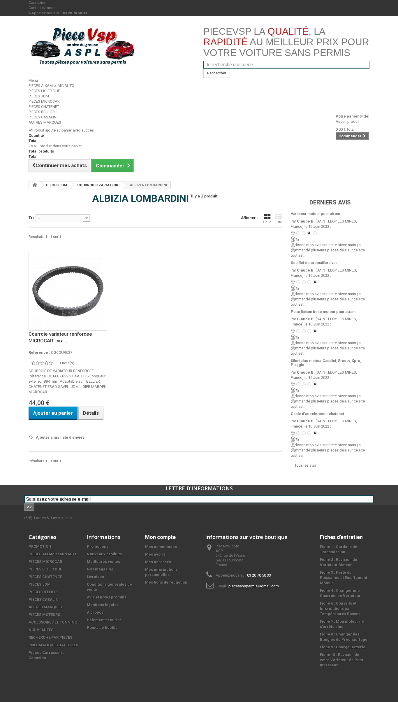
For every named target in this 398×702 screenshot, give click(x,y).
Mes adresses (158, 562)
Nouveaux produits (104, 554)
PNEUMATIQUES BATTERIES (53, 645)
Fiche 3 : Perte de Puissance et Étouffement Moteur (343, 577)
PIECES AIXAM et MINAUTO (51, 85)
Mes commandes (161, 547)
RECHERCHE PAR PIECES (50, 637)
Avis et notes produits (106, 597)
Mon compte (160, 537)
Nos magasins (100, 569)
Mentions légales (103, 605)
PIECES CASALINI (43, 117)
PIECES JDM (39, 96)
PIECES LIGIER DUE (44, 91)
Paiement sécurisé (104, 620)
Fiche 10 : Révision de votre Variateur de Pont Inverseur (341, 659)
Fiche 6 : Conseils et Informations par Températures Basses (340, 608)
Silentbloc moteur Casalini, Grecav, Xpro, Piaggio (326, 362)
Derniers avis (330, 202)
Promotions (97, 546)
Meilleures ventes (103, 561)
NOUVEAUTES (41, 630)
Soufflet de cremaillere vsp (314, 262)
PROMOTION (40, 546)
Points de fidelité (102, 627)
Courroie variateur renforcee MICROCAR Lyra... (60, 337)
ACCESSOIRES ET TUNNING (53, 622)
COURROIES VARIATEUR (97, 185)
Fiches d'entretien (341, 537)
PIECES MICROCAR (44, 101)
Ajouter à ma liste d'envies (59, 437)
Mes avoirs (155, 554)
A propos (95, 612)
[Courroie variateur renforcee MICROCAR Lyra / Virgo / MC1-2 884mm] (67, 291)
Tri (31, 218)
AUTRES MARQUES (45, 122)
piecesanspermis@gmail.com (253, 586)
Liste (278, 222)
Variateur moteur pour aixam (315, 213)
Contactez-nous (42, 8)
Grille (267, 222)
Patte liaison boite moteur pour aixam (323, 311)
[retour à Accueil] (34, 185)
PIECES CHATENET (44, 106)
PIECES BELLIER (42, 112)
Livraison (95, 577)
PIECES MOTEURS (44, 614)
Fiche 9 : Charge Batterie (342, 647)
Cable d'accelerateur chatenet (317, 414)
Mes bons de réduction (166, 582)
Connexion (37, 2)
